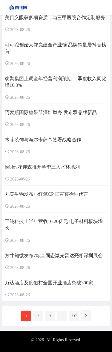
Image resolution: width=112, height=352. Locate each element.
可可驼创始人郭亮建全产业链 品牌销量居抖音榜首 (55, 48)
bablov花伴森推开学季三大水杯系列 (42, 166)
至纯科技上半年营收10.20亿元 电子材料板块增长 (54, 224)
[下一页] (86, 315)
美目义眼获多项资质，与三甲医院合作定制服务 (55, 17)
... (62, 316)
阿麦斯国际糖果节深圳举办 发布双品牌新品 (51, 112)
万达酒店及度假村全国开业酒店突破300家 (49, 282)
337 (74, 316)
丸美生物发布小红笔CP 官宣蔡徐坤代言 (46, 194)
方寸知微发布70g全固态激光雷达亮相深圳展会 (54, 255)
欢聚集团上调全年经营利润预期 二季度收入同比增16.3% (55, 82)
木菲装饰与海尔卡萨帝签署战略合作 (43, 139)
